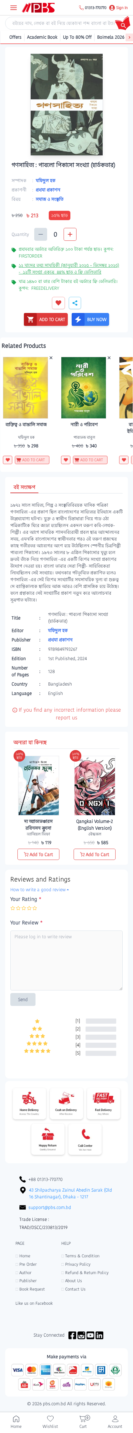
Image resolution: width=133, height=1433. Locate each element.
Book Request (30, 1289)
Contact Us (73, 1289)
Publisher (25, 1281)
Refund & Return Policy (84, 1273)
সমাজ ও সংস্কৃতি (49, 199)
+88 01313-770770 (45, 1179)
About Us (71, 1281)
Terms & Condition (80, 1256)
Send (23, 999)
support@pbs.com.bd (49, 1207)
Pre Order (25, 1264)
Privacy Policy (75, 1264)
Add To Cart (41, 854)
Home (22, 1256)
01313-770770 (96, 7)
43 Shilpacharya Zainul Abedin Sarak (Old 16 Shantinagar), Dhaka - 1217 (70, 1193)
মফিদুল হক (46, 180)
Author (23, 1273)
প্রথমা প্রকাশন (48, 190)
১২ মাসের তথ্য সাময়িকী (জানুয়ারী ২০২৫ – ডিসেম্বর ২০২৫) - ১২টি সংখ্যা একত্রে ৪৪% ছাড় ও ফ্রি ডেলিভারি (69, 268)
